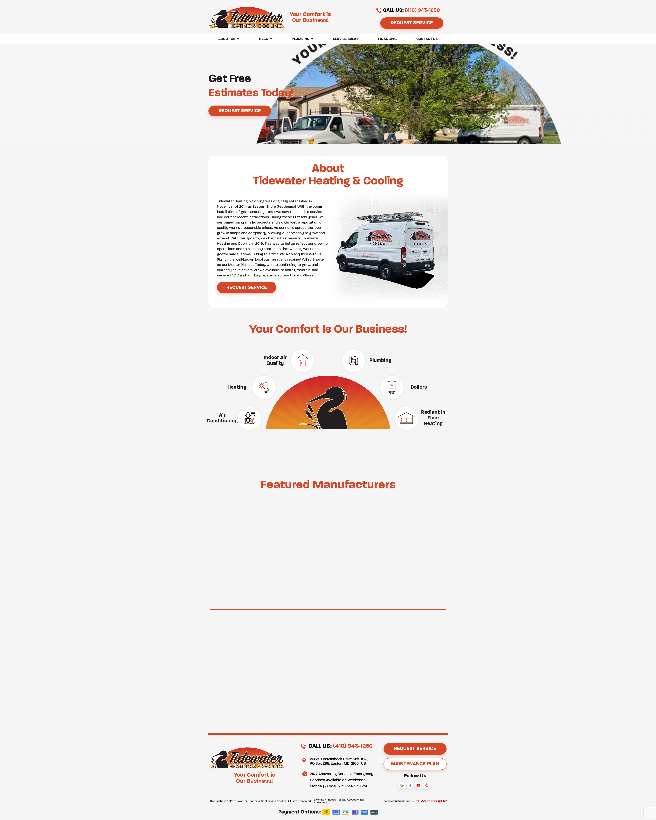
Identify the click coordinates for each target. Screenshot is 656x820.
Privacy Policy (335, 799)
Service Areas (346, 39)
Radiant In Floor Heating (433, 418)
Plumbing (300, 39)
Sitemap (318, 799)
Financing (387, 39)
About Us (226, 39)
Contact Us (427, 39)
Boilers (419, 387)
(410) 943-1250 (422, 10)
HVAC (263, 39)
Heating (236, 387)
